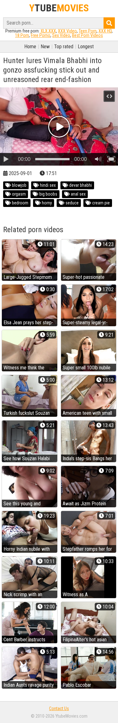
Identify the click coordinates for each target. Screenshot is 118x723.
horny (46, 202)
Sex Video (61, 35)
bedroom (19, 202)
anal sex (78, 194)
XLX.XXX (48, 30)
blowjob (18, 185)
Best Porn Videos (87, 35)
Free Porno (40, 35)
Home (30, 47)
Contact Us (59, 708)
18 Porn (22, 35)
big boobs (47, 194)
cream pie (100, 202)
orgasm (18, 194)
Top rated (63, 47)
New (45, 47)
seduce (72, 202)
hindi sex (47, 185)
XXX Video (67, 30)
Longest (86, 47)
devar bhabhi (80, 185)
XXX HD (105, 30)
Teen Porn (88, 30)
